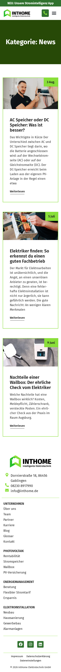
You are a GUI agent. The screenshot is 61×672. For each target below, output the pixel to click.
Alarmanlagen (13, 629)
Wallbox (8, 567)
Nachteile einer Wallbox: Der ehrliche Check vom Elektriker (30, 382)
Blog (6, 531)
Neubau (8, 612)
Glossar (8, 536)
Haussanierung (13, 618)
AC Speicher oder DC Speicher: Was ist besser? (29, 125)
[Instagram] (30, 644)
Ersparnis (9, 598)
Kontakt (9, 541)
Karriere (9, 525)
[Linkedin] (40, 644)
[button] (54, 13)
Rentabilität (11, 556)
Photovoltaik (13, 551)
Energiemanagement (18, 582)
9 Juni (51, 343)
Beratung (9, 587)
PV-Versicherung (14, 572)
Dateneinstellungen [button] (30, 660)
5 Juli (51, 216)
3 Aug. (51, 82)
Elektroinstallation (19, 607)
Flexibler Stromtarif (16, 592)
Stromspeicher (13, 561)
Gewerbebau (12, 623)
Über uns (9, 509)
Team (7, 514)
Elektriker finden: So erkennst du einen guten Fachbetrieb (29, 256)
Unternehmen (13, 504)
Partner (8, 520)
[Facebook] (20, 644)
